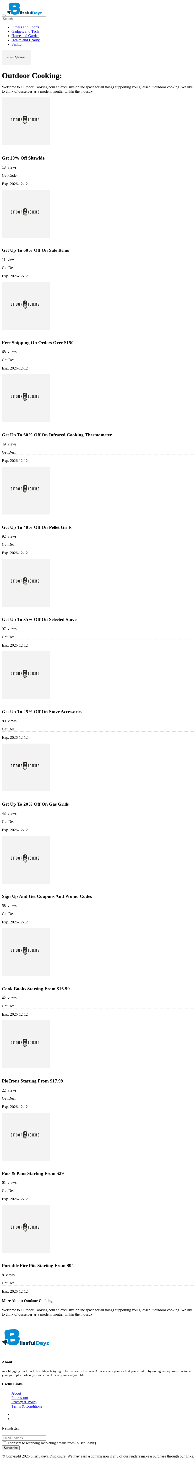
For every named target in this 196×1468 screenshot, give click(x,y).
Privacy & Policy (24, 1402)
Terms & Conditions (26, 1406)
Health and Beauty (25, 40)
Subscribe (11, 1448)
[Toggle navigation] (4, 15)
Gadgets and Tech (25, 31)
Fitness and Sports (25, 27)
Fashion (17, 44)
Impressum (19, 1398)
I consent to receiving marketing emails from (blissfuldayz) (52, 1443)
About (16, 1393)
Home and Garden (25, 36)
